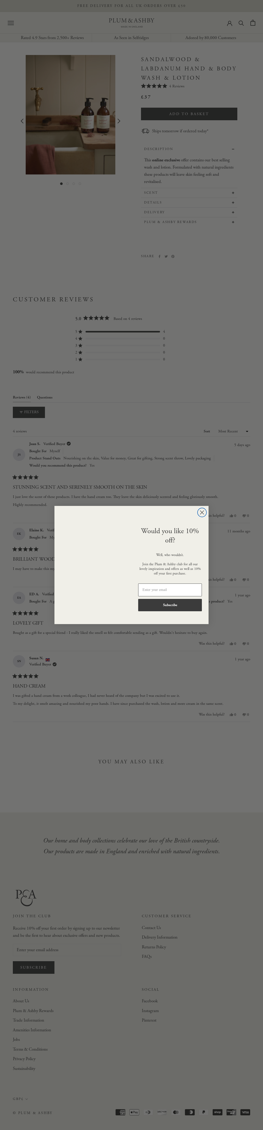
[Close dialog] (202, 512)
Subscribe (170, 605)
